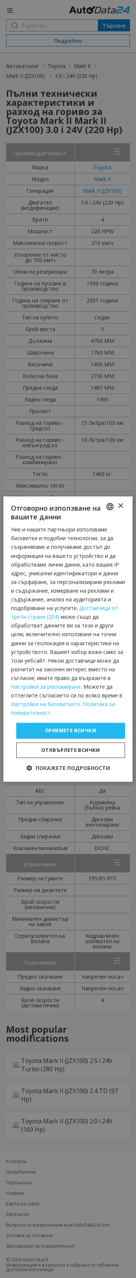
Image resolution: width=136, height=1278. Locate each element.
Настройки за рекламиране (46, 686)
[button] (68, 768)
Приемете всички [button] (70, 730)
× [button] (120, 506)
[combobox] (110, 506)
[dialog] (68, 639)
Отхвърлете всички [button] (70, 750)
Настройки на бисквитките (45, 704)
